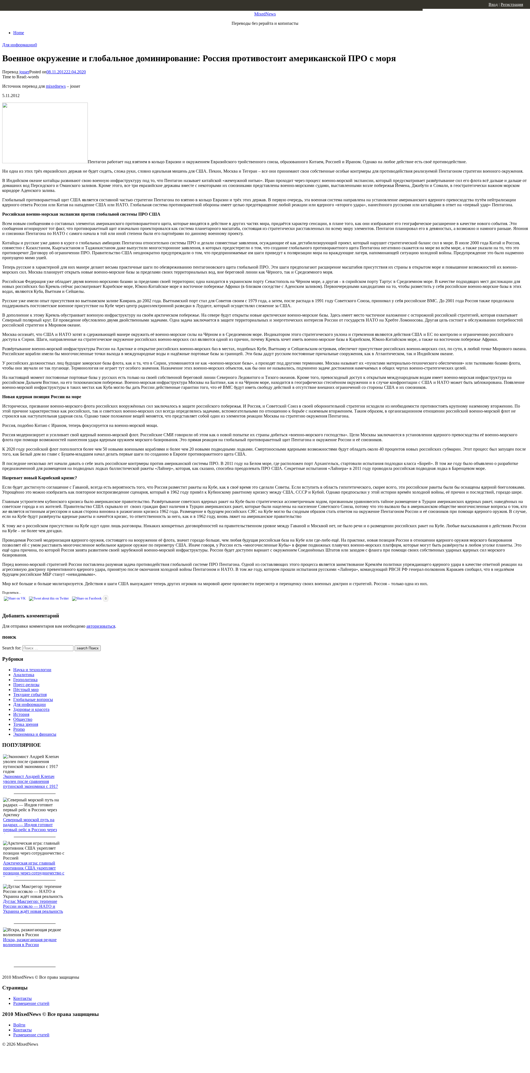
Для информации (18, 44)
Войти (19, 1025)
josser (24, 71)
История (21, 714)
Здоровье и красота (31, 709)
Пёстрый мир (26, 689)
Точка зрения (25, 724)
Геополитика (25, 679)
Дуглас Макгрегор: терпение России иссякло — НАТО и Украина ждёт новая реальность (33, 906)
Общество (22, 719)
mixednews (56, 86)
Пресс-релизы (26, 684)
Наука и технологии (32, 669)
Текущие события (30, 694)
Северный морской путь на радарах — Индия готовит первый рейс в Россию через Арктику (30, 827)
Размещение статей (31, 1003)
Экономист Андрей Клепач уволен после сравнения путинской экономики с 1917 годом (30, 784)
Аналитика (23, 674)
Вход (493, 4)
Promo (19, 729)
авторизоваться (100, 626)
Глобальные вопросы (33, 699)
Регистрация (512, 4)
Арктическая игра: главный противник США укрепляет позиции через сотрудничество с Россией (33, 870)
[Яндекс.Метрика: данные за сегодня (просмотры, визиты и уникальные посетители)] (45, 1053)
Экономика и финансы (34, 734)
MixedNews (265, 14)
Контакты (22, 998)
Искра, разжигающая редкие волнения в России (30, 942)
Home (18, 32)
